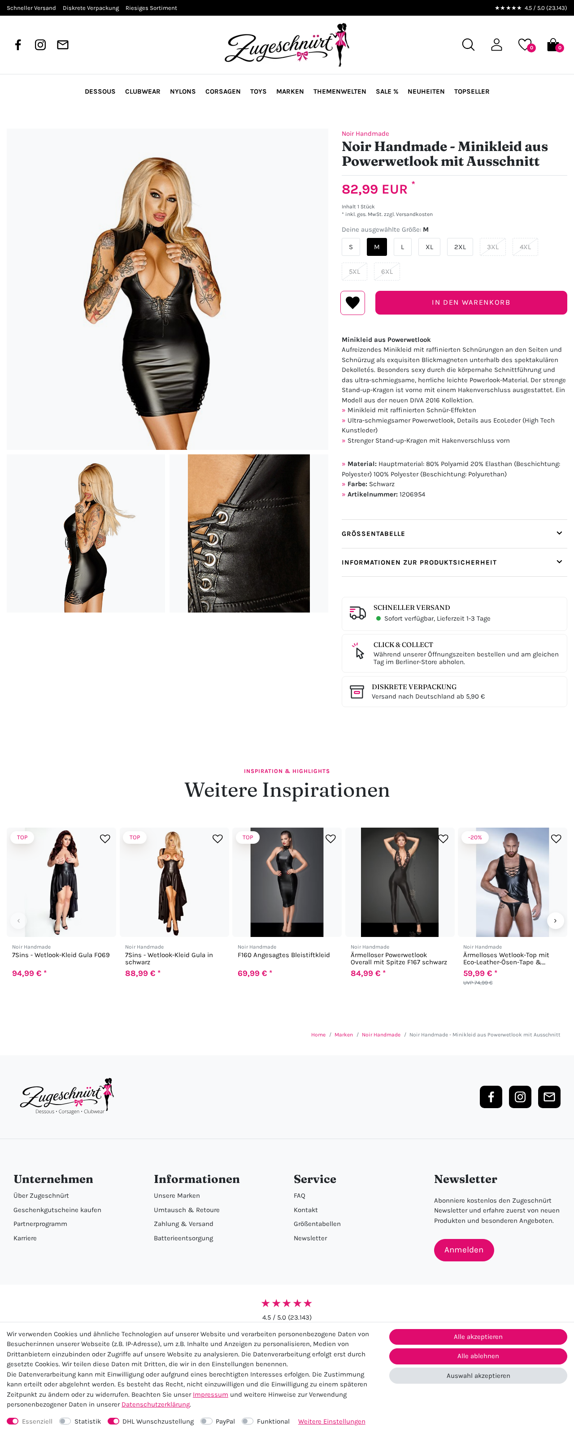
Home (318, 1035)
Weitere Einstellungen (331, 1421)
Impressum (210, 1394)
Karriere (25, 1238)
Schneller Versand (412, 607)
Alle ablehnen (478, 1356)
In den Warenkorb (471, 302)
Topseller (472, 91)
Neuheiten (426, 91)
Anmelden (463, 1250)
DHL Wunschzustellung (158, 1421)
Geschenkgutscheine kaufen (57, 1210)
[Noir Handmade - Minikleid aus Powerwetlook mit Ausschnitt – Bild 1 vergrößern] (167, 289)
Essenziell (37, 1421)
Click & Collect (403, 644)
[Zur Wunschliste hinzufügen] (105, 838)
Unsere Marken (177, 1195)
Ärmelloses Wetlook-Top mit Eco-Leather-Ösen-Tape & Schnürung (506, 958)
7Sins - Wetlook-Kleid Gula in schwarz (169, 958)
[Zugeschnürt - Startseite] (287, 44)
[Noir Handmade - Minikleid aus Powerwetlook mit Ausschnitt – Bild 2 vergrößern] (86, 533)
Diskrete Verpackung (414, 686)
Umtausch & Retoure (187, 1210)
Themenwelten (339, 91)
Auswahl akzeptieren (478, 1376)
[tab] (454, 533)
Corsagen (223, 91)
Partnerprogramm (40, 1224)
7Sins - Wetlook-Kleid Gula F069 (61, 955)
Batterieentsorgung (183, 1238)
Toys (258, 91)
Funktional (273, 1421)
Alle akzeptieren (478, 1337)
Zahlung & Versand (183, 1224)
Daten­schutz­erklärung (156, 1404)
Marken (290, 91)
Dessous (100, 91)
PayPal (225, 1421)
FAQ (299, 1195)
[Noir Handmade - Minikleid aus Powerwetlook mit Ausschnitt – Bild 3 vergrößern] (249, 533)
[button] (496, 44)
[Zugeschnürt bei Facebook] (18, 45)
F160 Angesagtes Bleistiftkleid (284, 955)
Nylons (183, 91)
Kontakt (306, 1210)
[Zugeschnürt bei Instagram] (40, 45)
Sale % (387, 91)
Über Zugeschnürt (41, 1195)
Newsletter (310, 1238)
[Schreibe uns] (63, 45)
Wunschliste (352, 303)
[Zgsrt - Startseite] (69, 1096)
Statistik (87, 1421)
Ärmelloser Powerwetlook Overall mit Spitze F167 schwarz (399, 958)
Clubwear (143, 91)
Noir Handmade (365, 133)
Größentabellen (317, 1224)
